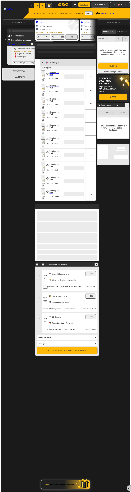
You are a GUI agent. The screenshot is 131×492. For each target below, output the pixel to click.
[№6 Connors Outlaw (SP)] (69, 261)
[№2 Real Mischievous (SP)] (80, 166)
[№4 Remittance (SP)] (58, 72)
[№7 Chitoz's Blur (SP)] (80, 96)
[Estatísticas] (43, 76)
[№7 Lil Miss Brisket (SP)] (80, 190)
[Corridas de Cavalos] (42, 45)
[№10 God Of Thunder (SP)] (58, 214)
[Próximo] (43, 355)
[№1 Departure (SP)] (69, 285)
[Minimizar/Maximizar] (127, 105)
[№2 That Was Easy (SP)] (69, 190)
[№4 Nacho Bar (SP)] (80, 143)
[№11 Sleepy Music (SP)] (69, 237)
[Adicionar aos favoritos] (76, 22)
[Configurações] (113, 4)
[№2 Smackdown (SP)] (58, 143)
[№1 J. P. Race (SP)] (80, 261)
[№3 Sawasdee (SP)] (58, 261)
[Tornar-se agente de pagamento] (74, 4)
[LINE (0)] (37, 45)
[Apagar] (96, 355)
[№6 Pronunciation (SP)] (58, 166)
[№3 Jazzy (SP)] (58, 96)
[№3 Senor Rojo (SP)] (69, 143)
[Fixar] (43, 68)
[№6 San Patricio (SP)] (69, 214)
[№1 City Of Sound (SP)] (58, 119)
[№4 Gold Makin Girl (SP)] (69, 166)
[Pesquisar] (93, 45)
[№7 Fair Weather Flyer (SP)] (69, 72)
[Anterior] (32, 43)
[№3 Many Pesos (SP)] (80, 214)
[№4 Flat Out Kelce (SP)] (58, 237)
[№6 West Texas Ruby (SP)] (58, 190)
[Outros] (60, 45)
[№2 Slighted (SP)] (69, 119)
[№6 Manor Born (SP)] (80, 285)
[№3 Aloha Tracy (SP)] (80, 119)
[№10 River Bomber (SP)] (80, 237)
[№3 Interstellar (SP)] (58, 285)
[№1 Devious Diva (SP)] (69, 96)
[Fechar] (127, 144)
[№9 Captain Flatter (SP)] (80, 72)
